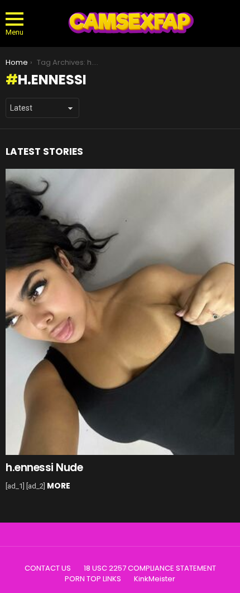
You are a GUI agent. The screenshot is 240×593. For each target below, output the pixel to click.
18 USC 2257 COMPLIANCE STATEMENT (150, 568)
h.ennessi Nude (44, 467)
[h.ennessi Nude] (120, 312)
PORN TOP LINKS (93, 579)
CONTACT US (48, 568)
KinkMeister (154, 579)
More (58, 485)
